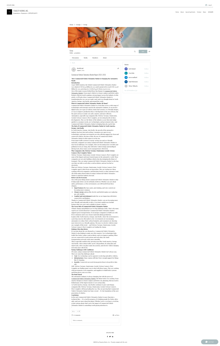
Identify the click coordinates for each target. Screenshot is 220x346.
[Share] (118, 68)
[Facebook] (107, 336)
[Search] (135, 51)
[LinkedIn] (112, 336)
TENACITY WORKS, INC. (20, 10)
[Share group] (149, 51)
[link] (75, 58)
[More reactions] (78, 311)
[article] (95, 195)
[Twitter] (110, 336)
